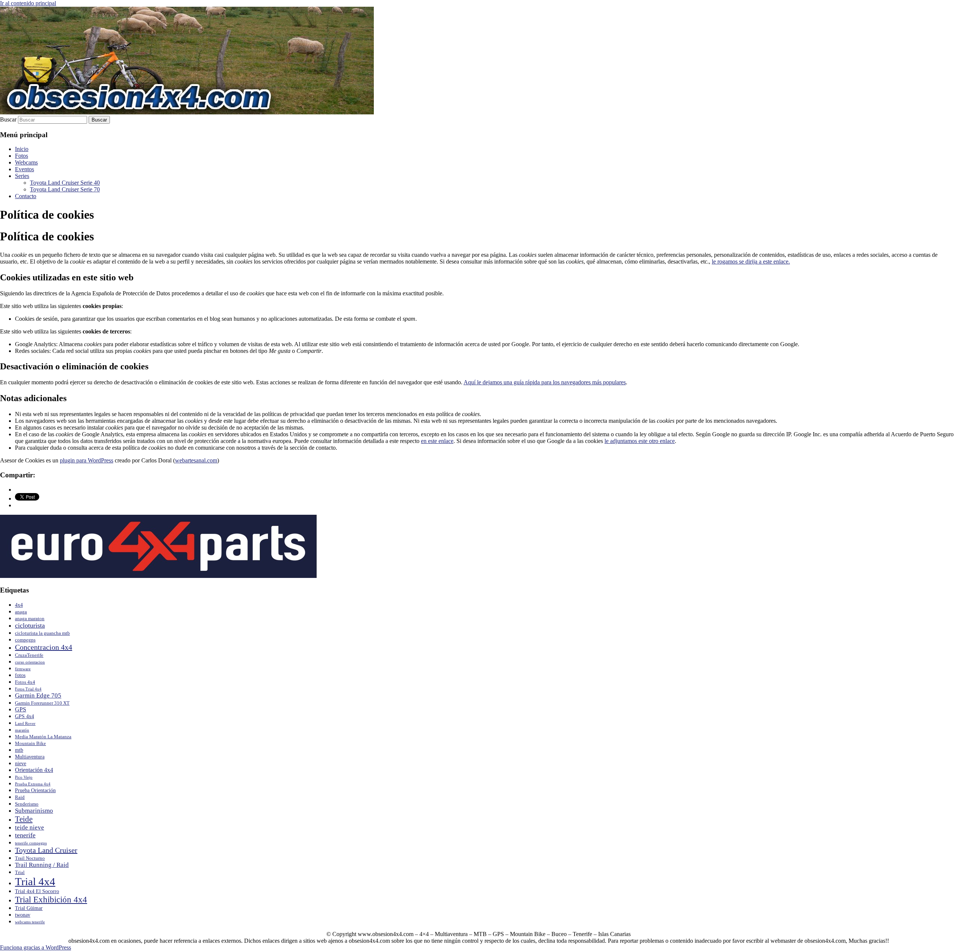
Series (22, 176)
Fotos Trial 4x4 (28, 689)
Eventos (24, 169)
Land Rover (25, 723)
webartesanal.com (196, 460)
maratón (22, 730)
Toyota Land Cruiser (46, 850)
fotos (20, 675)
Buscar (8, 119)
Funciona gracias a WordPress (35, 947)
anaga (21, 612)
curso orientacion (30, 662)
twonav (22, 915)
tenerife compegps (31, 843)
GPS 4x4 (24, 716)
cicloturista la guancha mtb (42, 633)
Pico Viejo (24, 777)
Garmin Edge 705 (38, 695)
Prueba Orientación (35, 790)
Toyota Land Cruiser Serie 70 (65, 189)
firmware (23, 669)
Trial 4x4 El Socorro (37, 891)
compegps (25, 640)
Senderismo (27, 804)
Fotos (21, 156)
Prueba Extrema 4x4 (32, 784)
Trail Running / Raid (42, 864)
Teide (24, 819)
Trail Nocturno (30, 858)
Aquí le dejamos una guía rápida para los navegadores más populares (545, 382)
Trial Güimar (29, 908)
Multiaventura (29, 757)
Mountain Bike (30, 743)
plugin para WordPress (86, 460)
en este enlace (437, 441)
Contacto (25, 196)
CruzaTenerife (29, 655)
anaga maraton (29, 618)
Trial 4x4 (35, 881)
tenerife (25, 835)
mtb (19, 750)
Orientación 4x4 (34, 770)
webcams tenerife (30, 922)
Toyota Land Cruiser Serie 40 (65, 182)
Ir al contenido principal (28, 3)
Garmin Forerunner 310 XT (42, 703)
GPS (20, 709)
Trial (20, 872)
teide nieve (29, 827)
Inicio (21, 149)
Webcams (26, 162)
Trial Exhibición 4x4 (51, 899)
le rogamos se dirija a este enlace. (751, 261)
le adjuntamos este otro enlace (639, 441)
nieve (20, 763)
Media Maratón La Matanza (43, 736)
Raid (20, 797)
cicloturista (30, 625)
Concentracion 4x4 (43, 647)
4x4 (19, 605)
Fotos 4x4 (25, 682)
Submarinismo (34, 810)
